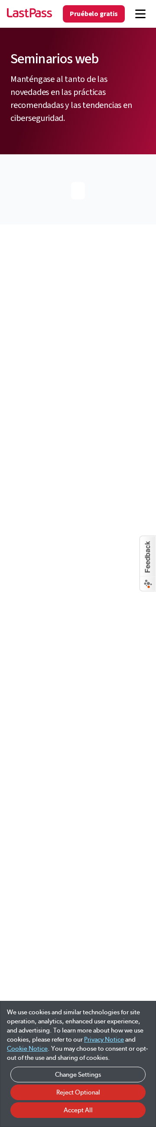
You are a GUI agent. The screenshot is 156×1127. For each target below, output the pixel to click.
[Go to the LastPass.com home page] (29, 14)
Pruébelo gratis (94, 14)
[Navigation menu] (140, 14)
